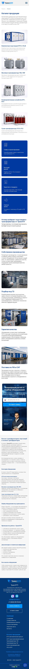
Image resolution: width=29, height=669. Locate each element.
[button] (14, 606)
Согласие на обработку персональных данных (14, 655)
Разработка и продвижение (14, 665)
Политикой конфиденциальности (16, 408)
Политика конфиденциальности (14, 651)
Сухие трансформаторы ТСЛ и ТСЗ (12, 128)
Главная (3, 8)
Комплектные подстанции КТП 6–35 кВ (14, 46)
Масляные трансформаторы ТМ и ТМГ (13, 73)
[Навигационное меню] (26, 3)
